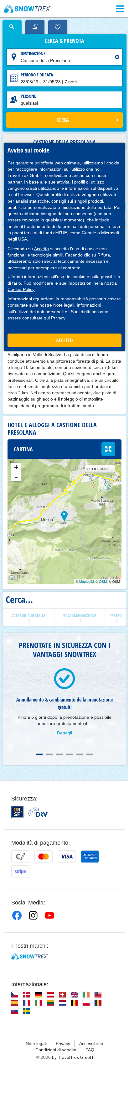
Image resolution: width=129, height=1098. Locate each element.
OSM (103, 581)
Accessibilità (91, 1043)
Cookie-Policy (21, 289)
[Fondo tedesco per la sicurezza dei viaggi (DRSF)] (17, 812)
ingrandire (108, 449)
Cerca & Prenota (64, 41)
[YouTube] (49, 915)
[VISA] (67, 856)
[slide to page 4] (69, 754)
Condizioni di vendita (55, 1049)
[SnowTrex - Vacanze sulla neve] (29, 956)
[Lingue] (14, 994)
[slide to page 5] (79, 754)
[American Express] (90, 856)
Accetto (41, 248)
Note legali (63, 305)
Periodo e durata (37, 75)
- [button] (16, 476)
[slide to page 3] (59, 754)
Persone (28, 96)
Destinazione (33, 53)
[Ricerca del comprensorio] (34, 27)
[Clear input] (117, 57)
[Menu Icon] (120, 9)
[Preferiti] (57, 27)
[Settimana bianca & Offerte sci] (28, 9)
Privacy (58, 317)
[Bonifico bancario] (20, 856)
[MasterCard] (43, 856)
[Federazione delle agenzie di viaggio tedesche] (38, 812)
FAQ (89, 1049)
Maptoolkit (87, 581)
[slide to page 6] (89, 754)
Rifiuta (103, 254)
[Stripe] (20, 871)
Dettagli (64, 732)
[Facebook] (17, 915)
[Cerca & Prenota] (12, 27)
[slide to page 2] (49, 754)
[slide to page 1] (39, 754)
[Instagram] (33, 915)
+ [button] (16, 467)
